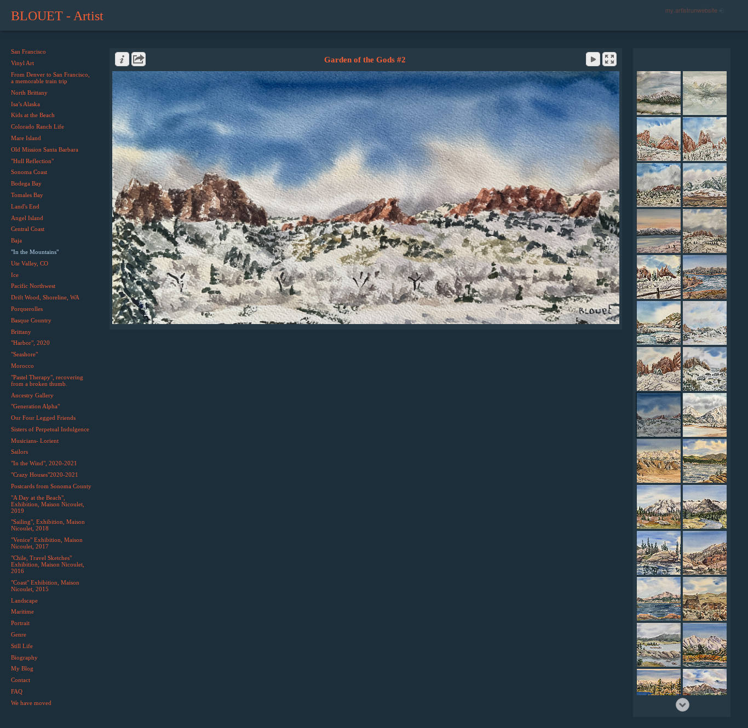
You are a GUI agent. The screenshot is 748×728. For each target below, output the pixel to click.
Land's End (25, 206)
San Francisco (28, 51)
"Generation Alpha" (35, 406)
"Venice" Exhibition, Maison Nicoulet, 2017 (47, 543)
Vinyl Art (22, 63)
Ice (15, 274)
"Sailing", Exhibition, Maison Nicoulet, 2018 (48, 524)
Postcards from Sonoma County (51, 486)
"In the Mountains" (35, 252)
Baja (16, 240)
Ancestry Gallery (32, 395)
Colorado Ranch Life (37, 126)
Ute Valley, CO (29, 263)
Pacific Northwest (33, 285)
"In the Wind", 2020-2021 (44, 463)
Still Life (22, 646)
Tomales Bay (27, 195)
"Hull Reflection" (32, 161)
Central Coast (27, 229)
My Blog (22, 668)
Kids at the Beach (33, 115)
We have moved (31, 703)
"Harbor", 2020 (30, 342)
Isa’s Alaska (25, 104)
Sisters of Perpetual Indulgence (50, 429)
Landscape (24, 600)
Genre (18, 634)
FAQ (16, 691)
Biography (24, 657)
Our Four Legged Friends (43, 417)
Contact (20, 680)
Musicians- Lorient (35, 440)
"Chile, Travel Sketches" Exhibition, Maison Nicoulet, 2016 (47, 564)
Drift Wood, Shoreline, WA (45, 297)
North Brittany (29, 92)
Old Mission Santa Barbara (44, 149)
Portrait (20, 623)
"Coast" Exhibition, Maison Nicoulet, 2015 (45, 585)
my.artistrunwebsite (691, 9)
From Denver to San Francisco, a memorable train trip (50, 77)
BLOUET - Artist (57, 16)
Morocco (22, 365)
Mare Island (26, 138)
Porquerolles (27, 308)
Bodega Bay (26, 183)
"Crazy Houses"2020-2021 (44, 474)
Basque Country (31, 320)
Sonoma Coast (29, 172)
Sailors (19, 451)
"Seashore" (24, 354)
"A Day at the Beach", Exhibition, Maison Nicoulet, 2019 (47, 504)
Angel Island (27, 218)
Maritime (22, 611)
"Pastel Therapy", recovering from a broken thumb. (47, 380)
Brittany (21, 331)
